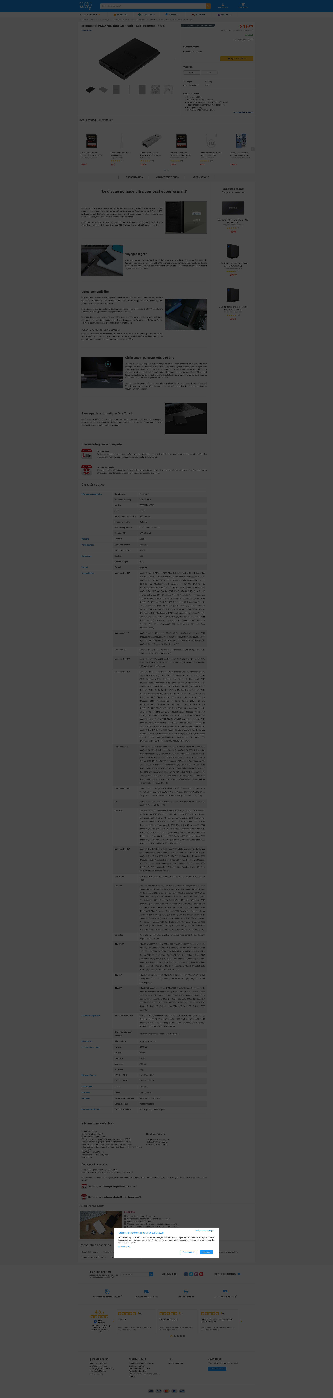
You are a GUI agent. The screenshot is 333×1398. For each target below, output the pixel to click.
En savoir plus (124, 1246)
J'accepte (207, 1252)
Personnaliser (188, 1252)
